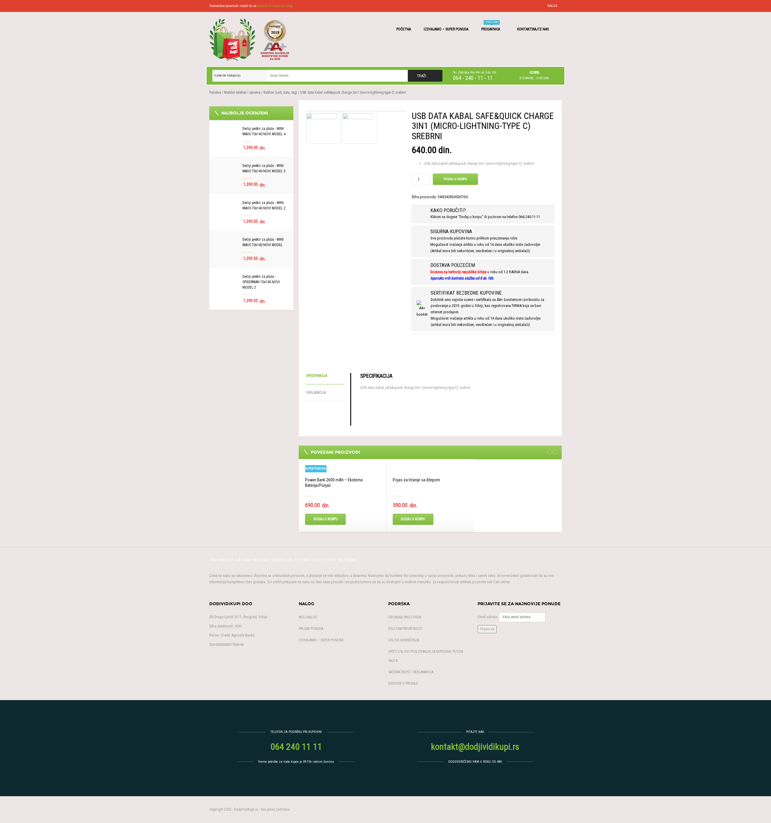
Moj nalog (308, 617)
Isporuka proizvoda (404, 617)
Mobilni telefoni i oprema (242, 92)
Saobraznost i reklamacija (410, 672)
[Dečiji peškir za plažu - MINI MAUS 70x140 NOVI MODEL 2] (227, 203)
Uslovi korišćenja (403, 640)
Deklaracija (316, 392)
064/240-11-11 (529, 216)
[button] (534, 75)
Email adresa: (488, 617)
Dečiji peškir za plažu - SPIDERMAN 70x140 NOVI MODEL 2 (261, 281)
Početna (403, 29)
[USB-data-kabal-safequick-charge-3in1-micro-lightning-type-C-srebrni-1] (322, 128)
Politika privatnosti (405, 629)
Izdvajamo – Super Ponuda (446, 29)
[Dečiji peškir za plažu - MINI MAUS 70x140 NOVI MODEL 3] (227, 166)
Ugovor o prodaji (403, 683)
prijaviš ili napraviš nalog (275, 6)
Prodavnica (491, 26)
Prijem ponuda (311, 629)
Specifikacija (316, 376)
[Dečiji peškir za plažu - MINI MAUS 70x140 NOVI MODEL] (227, 240)
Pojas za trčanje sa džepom (416, 479)
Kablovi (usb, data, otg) (280, 92)
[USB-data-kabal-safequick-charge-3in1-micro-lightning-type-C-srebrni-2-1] (358, 128)
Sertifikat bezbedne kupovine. (467, 293)
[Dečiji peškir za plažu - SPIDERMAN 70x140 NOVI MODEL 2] (227, 277)
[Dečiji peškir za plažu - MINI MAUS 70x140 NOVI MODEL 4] (227, 129)
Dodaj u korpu (455, 179)
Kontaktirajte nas (533, 29)
